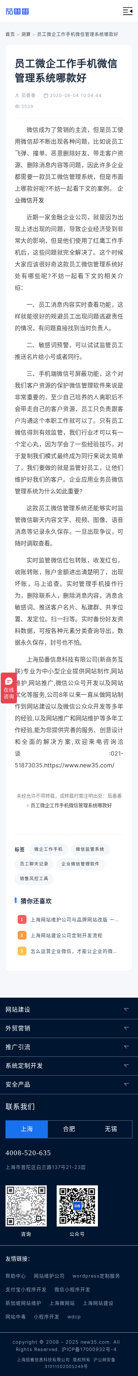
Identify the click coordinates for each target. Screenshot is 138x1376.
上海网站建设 (98, 1303)
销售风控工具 (34, 878)
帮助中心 (16, 1276)
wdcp (74, 1316)
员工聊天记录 (34, 864)
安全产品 (18, 1084)
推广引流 (18, 1047)
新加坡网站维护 (24, 1303)
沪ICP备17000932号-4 (89, 1349)
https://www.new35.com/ (79, 765)
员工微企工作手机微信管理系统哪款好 (71, 805)
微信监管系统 (90, 849)
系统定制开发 (24, 1065)
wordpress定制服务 (96, 1276)
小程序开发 (47, 1316)
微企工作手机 (48, 849)
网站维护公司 (49, 1276)
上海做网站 (62, 1303)
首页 (10, 34)
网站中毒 (16, 1316)
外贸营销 (18, 1028)
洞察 (26, 34)
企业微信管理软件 (80, 864)
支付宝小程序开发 (26, 1289)
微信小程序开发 (72, 1289)
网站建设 (18, 1009)
